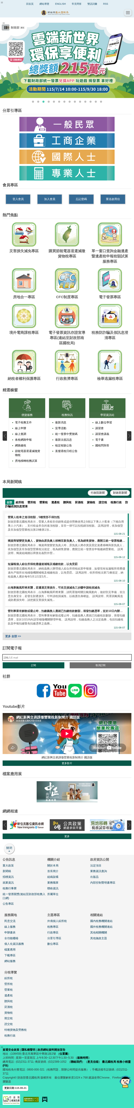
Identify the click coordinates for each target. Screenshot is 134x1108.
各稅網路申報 (23, 439)
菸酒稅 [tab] (79, 502)
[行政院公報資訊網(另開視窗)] (11, 1099)
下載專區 (10, 955)
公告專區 (8, 903)
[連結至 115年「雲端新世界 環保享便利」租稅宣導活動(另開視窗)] (67, 60)
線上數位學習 (103, 422)
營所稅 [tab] (32, 502)
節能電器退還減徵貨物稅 (27, 453)
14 (101, 101)
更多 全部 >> (13, 636)
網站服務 (10, 961)
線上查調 (20, 433)
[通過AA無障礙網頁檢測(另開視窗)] (31, 1099)
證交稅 (8, 1024)
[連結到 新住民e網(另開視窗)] (27, 825)
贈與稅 (8, 1001)
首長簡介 (52, 871)
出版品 (94, 876)
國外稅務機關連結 (101, 926)
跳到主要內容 (9, 2)
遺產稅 (8, 995)
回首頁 (30, 3)
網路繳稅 (20, 445)
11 (85, 101)
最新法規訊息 (63, 439)
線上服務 (10, 926)
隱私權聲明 (28, 1049)
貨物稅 (8, 1012)
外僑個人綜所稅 (57, 920)
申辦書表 (10, 932)
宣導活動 (60, 428)
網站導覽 (44, 3)
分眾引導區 (54, 938)
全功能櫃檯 (11, 938)
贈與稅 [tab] (67, 502)
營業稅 (8, 989)
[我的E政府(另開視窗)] (44, 1099)
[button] (128, 12)
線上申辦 (20, 428)
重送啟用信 (113, 199)
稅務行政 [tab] (116, 502)
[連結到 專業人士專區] (67, 173)
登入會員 (18, 199)
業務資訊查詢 (98, 871)
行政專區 (52, 932)
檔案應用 (10, 949)
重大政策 (8, 865)
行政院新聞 (98, 492)
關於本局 (52, 865)
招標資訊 (8, 876)
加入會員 (49, 199)
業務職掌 (52, 882)
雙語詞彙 (92, 3)
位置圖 (63, 1053)
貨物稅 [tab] (91, 502)
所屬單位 (52, 894)
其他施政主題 (98, 938)
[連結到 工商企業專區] (67, 140)
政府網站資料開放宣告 (51, 1049)
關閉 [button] (9, 847)
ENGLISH (60, 3)
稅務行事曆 (10, 888)
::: (2, 2)
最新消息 (60, 422)
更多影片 (67, 763)
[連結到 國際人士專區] (67, 157)
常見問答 (76, 3)
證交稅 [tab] (103, 502)
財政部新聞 (120, 492)
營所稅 (8, 983)
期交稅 (8, 1018)
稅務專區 (52, 926)
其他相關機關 (98, 932)
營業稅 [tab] (44, 502)
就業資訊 (8, 882)
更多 (67, 836)
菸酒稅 (8, 1006)
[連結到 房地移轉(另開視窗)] (107, 825)
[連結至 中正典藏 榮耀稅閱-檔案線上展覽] (67, 791)
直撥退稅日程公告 (66, 451)
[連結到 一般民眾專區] (67, 124)
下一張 (129, 436)
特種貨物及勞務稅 (15, 1029)
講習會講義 (102, 433)
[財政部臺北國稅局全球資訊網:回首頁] (63, 13)
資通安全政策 (11, 1049)
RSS (105, 3)
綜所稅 (8, 978)
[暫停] (5, 27)
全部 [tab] (10, 502)
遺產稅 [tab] (55, 502)
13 (96, 101)
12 (90, 101)
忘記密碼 (81, 199)
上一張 (5, 436)
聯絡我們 (76, 1061)
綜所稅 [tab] (20, 502)
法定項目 (95, 865)
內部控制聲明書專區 (102, 882)
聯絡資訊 (52, 888)
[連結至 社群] (67, 691)
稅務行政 (10, 1035)
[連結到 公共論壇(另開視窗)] (67, 825)
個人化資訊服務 (14, 943)
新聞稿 (7, 871)
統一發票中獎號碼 (66, 433)
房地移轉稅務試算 (26, 460)
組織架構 (52, 876)
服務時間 (82, 1057)
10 (80, 101)
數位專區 (52, 943)
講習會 (99, 428)
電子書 (99, 439)
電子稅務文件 (23, 422)
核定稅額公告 (63, 445)
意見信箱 (93, 1061)
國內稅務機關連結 (101, 920)
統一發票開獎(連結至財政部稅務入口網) (24, 896)
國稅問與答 (102, 445)
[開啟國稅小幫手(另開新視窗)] (125, 1081)
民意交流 (10, 920)
